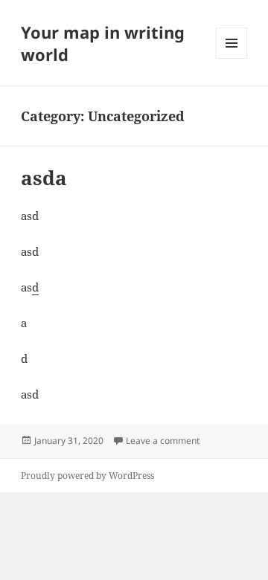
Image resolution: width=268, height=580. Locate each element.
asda (44, 177)
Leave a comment (163, 440)
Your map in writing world (103, 43)
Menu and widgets (232, 58)
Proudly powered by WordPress (87, 475)
